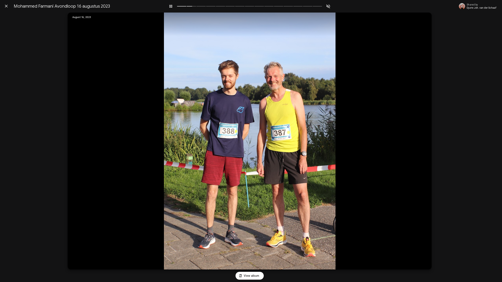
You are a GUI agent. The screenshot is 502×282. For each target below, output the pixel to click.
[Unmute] (328, 6)
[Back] (6, 6)
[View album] (250, 276)
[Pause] (171, 6)
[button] (78, 141)
